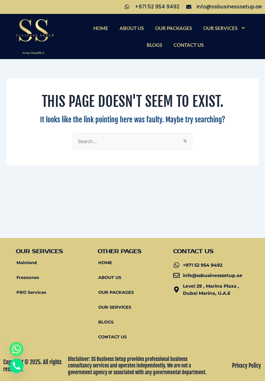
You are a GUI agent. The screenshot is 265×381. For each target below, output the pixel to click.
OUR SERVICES (220, 28)
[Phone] (16, 366)
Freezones (27, 277)
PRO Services (31, 292)
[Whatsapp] (16, 349)
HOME (100, 28)
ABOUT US (132, 28)
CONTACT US (189, 45)
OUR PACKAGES (173, 28)
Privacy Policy (246, 365)
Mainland (26, 262)
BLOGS (154, 45)
